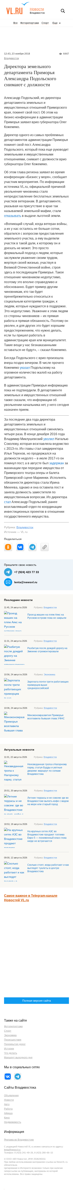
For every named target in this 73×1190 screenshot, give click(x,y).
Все (15, 23)
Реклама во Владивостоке (19, 1139)
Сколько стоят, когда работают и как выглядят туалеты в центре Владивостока (48, 868)
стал (7, 502)
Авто (7, 1104)
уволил (48, 439)
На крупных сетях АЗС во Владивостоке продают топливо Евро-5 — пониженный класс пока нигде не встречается (47, 836)
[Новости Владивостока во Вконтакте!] (7, 1076)
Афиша (8, 1113)
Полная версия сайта (36, 1000)
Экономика (49, 674)
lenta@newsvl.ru (25, 582)
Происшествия (12, 1039)
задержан (56, 463)
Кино (7, 1117)
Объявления (11, 1095)
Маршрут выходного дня (18, 1057)
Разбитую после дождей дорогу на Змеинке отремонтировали (47, 650)
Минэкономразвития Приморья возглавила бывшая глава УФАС (46, 717)
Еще (55, 23)
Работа (8, 1108)
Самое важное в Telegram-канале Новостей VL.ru (30, 898)
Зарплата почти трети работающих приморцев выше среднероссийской (48, 685)
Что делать (10, 1053)
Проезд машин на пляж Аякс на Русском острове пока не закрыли (46, 616)
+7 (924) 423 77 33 (26, 572)
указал (25, 367)
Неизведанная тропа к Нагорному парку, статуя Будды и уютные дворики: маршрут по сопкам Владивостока (47, 769)
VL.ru (18, 8)
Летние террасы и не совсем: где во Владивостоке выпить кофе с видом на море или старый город (48, 801)
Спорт (45, 23)
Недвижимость (12, 1122)
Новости (37, 9)
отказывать (12, 215)
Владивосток (11, 58)
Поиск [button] (63, 11)
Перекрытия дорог (15, 1044)
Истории (9, 1048)
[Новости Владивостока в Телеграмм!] (17, 1076)
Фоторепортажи (29, 23)
